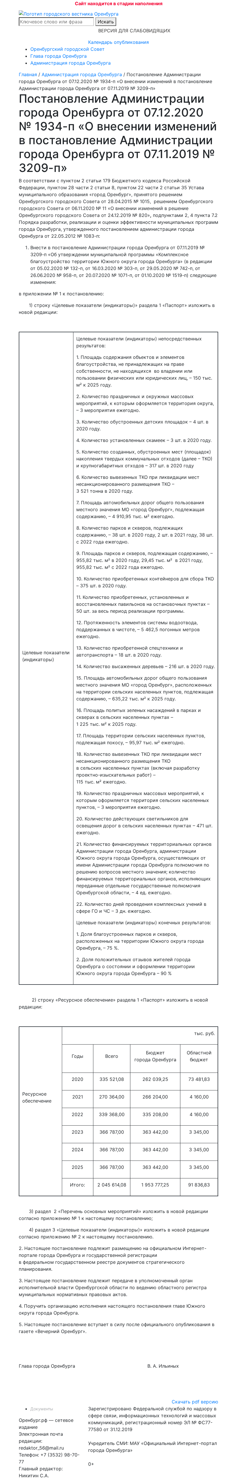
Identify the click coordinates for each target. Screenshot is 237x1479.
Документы (41, 1408)
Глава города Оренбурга (58, 56)
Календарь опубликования (118, 42)
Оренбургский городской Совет (67, 49)
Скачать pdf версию (195, 1402)
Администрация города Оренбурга (70, 63)
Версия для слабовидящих (134, 30)
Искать (106, 22)
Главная (28, 74)
